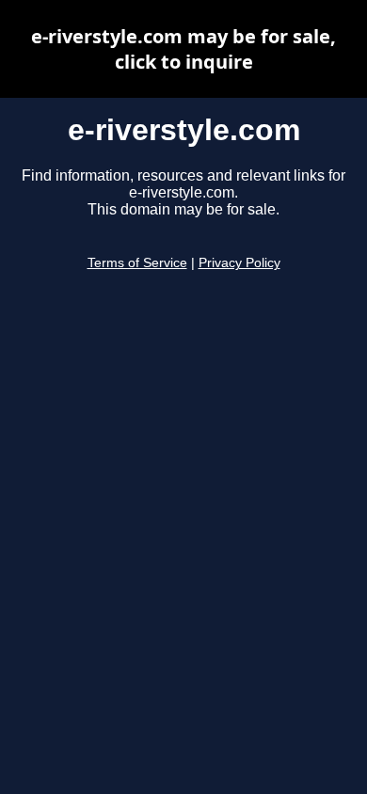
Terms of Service (137, 263)
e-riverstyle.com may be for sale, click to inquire (183, 49)
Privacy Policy (239, 263)
